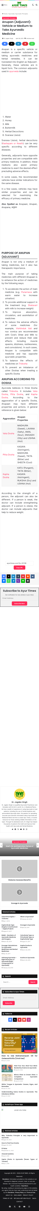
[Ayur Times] (19, 5)
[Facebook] (5, 44)
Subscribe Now (19, 603)
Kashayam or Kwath (12, 143)
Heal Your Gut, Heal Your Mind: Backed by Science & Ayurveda (25, 1067)
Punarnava (26, 292)
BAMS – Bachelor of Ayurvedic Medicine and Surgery (9, 937)
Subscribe (8, 1003)
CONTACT (19, 1201)
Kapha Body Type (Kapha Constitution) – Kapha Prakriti (10, 927)
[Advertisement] (19, 95)
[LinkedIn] (18, 44)
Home (5, 14)
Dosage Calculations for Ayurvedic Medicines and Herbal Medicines (10, 948)
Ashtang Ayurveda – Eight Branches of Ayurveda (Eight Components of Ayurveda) (9, 961)
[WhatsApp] (32, 44)
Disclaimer (11, 1192)
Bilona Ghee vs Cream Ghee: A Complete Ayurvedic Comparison (25, 1077)
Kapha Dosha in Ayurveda (26, 946)
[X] (12, 44)
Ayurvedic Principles (21, 14)
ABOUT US (9, 1195)
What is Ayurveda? (27, 917)
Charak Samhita (8, 1154)
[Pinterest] (25, 44)
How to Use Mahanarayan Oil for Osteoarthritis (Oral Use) (19, 1057)
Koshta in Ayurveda (27, 958)
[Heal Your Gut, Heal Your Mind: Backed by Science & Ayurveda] (7, 1068)
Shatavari (32, 305)
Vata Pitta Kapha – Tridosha (9, 918)
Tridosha (23, 363)
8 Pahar (4, 1148)
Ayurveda (11, 14)
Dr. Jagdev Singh (8, 38)
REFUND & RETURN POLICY (22, 1198)
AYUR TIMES (24, 1173)
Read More (24, 1186)
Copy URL (19, 567)
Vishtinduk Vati (24, 328)
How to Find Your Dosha (10, 1143)
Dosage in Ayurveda (27, 925)
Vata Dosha (8, 433)
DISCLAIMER (18, 1195)
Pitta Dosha (16, 394)
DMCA (34, 1198)
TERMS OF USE (7, 1198)
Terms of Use (31, 1192)
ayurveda (14, 71)
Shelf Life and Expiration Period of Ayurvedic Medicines (19, 847)
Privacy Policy (19, 1192)
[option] (19, 845)
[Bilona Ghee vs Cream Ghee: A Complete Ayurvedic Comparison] (7, 1077)
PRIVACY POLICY (28, 1195)
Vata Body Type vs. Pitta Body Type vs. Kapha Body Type (27, 937)
